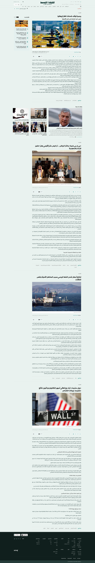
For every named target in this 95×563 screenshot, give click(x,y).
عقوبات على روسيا (59, 100)
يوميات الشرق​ (42, 6)
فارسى (71, 1)
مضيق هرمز (58, 378)
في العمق (35, 6)
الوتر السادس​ (55, 542)
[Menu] (80, 6)
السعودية (37, 265)
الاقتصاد (58, 6)
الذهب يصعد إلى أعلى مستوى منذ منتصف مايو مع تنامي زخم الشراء (21, 29)
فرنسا (76, 267)
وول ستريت (67, 528)
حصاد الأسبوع (73, 551)
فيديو (31, 6)
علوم (50, 542)
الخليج (79, 542)
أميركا (48, 528)
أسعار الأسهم (61, 528)
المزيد (22, 6)
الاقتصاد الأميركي (74, 528)
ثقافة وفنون (54, 6)
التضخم (52, 528)
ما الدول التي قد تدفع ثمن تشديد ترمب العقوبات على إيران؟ (21, 38)
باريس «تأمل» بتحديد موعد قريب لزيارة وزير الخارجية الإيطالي (69, 128)
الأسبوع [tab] (15, 17)
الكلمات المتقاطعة (55, 551)
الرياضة (38, 6)
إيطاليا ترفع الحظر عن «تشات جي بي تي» (22, 120)
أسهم (56, 528)
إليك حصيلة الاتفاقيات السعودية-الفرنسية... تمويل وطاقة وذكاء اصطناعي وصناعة (21, 33)
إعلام (56, 545)
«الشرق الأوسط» (76, 52)
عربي (80, 1)
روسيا (53, 378)
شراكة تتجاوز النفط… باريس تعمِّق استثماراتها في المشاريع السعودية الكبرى (20, 42)
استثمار (64, 265)
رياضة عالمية (79, 554)
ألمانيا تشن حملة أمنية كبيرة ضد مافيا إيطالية (39, 120)
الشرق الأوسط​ (66, 6)
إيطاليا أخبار (74, 100)
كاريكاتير (68, 542)
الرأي (60, 6)
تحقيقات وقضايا (73, 553)
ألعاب (25, 6)
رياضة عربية (79, 553)
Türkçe (75, 1)
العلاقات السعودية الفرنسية (56, 265)
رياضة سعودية (79, 551)
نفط (76, 378)
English (78, 1)
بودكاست (28, 6)
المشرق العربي (78, 545)
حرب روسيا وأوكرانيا (67, 100)
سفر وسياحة (38, 542)
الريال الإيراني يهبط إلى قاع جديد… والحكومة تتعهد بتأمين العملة (21, 47)
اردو (73, 1)
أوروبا (74, 542)
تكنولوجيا (46, 6)
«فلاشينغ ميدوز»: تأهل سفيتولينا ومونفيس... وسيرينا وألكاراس (67, 8)
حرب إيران (63, 378)
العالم (63, 6)
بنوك (68, 265)
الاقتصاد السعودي (73, 265)
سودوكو (56, 553)
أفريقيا (74, 545)
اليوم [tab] (17, 17)
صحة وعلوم (50, 6)
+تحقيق (74, 554)
